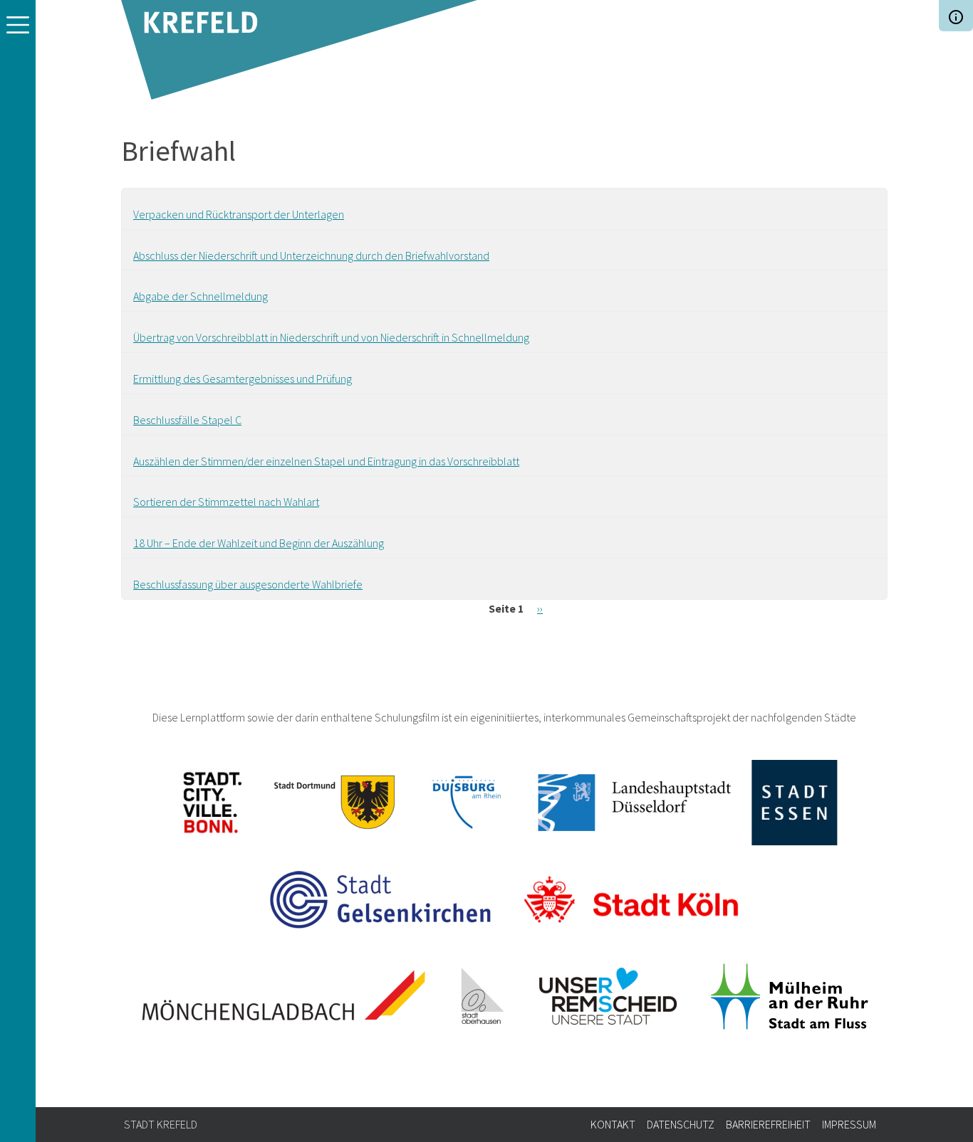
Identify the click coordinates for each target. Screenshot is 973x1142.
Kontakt (612, 1124)
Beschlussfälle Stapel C (187, 420)
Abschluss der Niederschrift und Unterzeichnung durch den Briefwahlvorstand (311, 255)
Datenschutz (680, 1124)
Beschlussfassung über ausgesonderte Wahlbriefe (248, 584)
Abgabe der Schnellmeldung (200, 296)
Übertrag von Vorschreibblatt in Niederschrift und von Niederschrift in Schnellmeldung (331, 337)
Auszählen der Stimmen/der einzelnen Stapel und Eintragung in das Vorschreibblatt (326, 461)
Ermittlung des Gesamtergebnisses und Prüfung (242, 378)
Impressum (849, 1124)
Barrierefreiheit (768, 1124)
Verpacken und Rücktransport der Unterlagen (238, 214)
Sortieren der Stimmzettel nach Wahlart (226, 502)
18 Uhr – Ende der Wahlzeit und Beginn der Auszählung (258, 543)
